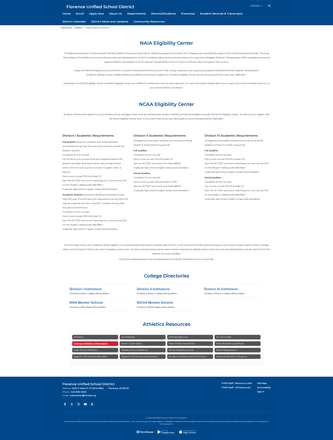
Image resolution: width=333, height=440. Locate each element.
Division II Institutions (153, 289)
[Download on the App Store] (187, 432)
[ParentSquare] (145, 432)
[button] (257, 5)
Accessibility (264, 387)
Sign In (260, 391)
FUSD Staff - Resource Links (237, 383)
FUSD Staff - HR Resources (236, 387)
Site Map (262, 383)
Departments (66, 27)
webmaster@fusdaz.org (83, 395)
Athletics (78, 27)
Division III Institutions (221, 289)
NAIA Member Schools (86, 302)
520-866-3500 (78, 392)
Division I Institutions (86, 289)
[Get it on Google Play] (166, 432)
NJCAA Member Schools (155, 302)
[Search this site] (269, 5)
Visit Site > (241, 75)
